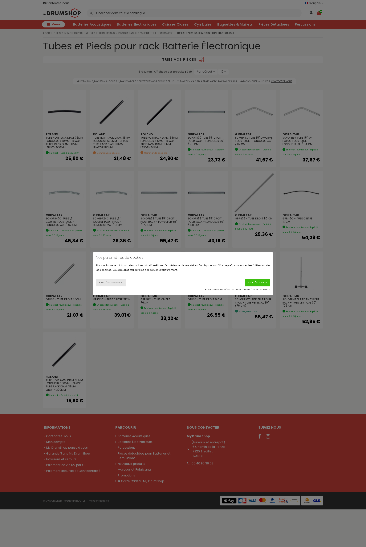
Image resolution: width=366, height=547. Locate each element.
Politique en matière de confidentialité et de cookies (237, 289)
